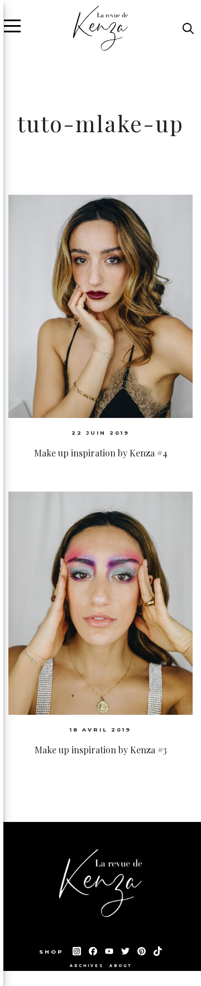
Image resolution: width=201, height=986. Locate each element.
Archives (87, 966)
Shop (53, 952)
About (120, 966)
